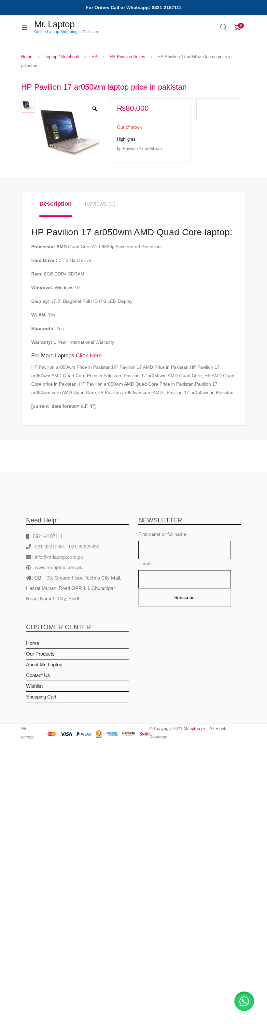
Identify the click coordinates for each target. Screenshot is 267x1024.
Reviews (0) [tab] (100, 203)
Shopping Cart (41, 696)
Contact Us (38, 675)
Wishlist (34, 686)
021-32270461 (50, 546)
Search (223, 27)
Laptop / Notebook (62, 56)
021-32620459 (84, 546)
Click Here (89, 355)
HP (94, 56)
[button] (244, 1001)
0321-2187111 (48, 536)
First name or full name (162, 534)
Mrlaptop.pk (195, 728)
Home (26, 56)
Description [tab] (55, 203)
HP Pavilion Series (127, 56)
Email (144, 563)
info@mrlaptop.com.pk (58, 557)
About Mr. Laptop (44, 664)
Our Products (40, 654)
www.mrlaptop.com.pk (58, 567)
